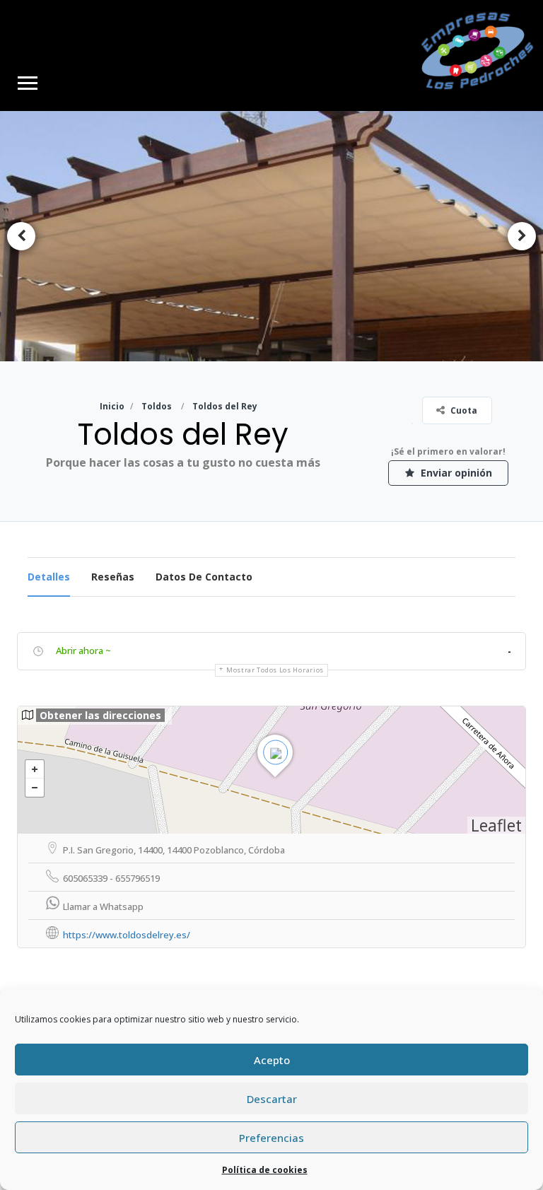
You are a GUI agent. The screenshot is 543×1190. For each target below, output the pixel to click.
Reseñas (112, 576)
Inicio (112, 406)
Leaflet (496, 825)
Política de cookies (265, 1170)
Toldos (156, 406)
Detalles (49, 576)
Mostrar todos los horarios (275, 670)
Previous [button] (21, 236)
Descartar (272, 1099)
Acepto (272, 1060)
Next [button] (522, 236)
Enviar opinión (455, 472)
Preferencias (271, 1138)
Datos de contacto (204, 576)
